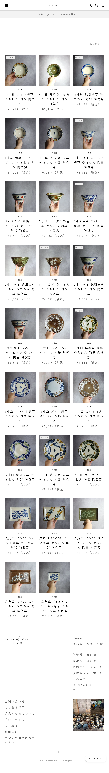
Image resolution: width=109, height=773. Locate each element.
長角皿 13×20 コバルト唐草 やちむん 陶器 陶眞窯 (20, 542)
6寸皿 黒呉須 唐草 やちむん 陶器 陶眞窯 (89, 352)
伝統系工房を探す (86, 655)
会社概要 (11, 726)
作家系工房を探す (86, 661)
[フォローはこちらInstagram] (58, 752)
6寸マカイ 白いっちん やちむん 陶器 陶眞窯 (54, 289)
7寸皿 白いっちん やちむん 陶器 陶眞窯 (89, 416)
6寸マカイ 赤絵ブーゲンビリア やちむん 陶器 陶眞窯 (20, 352)
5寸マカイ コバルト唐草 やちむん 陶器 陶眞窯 (89, 162)
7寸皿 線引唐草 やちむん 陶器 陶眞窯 (20, 477)
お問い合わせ (15, 701)
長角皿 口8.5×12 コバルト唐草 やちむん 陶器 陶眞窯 (54, 606)
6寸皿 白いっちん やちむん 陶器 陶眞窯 (54, 352)
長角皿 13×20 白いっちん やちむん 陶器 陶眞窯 (20, 606)
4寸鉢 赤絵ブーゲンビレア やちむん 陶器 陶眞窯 (20, 162)
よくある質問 (15, 707)
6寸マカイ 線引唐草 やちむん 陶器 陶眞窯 (89, 289)
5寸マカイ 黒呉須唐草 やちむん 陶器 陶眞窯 (54, 225)
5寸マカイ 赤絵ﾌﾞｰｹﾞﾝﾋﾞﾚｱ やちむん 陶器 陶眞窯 (20, 225)
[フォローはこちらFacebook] (50, 752)
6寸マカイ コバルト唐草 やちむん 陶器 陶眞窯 (89, 225)
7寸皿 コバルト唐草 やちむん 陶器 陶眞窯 (20, 416)
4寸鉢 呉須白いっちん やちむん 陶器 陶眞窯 (54, 99)
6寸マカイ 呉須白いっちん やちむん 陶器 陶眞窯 (20, 289)
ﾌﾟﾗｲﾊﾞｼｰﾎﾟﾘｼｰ (17, 720)
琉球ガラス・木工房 (88, 673)
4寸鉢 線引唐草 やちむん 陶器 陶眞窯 (89, 96)
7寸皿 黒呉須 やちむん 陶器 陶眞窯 (89, 477)
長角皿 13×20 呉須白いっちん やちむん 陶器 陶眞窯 (89, 542)
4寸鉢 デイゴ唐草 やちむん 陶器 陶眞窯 (20, 99)
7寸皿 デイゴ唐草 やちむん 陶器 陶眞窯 (54, 416)
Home (77, 638)
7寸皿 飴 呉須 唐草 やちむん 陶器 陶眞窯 (54, 479)
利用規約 (11, 732)
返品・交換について (20, 713)
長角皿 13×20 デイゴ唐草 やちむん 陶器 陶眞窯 (54, 542)
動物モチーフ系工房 (88, 667)
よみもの (79, 679)
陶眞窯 (20, 89)
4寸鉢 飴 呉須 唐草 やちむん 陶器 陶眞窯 (54, 162)
